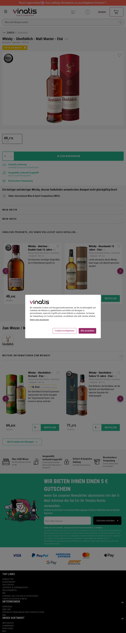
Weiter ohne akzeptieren (39, 320)
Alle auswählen (87, 330)
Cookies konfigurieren (64, 330)
